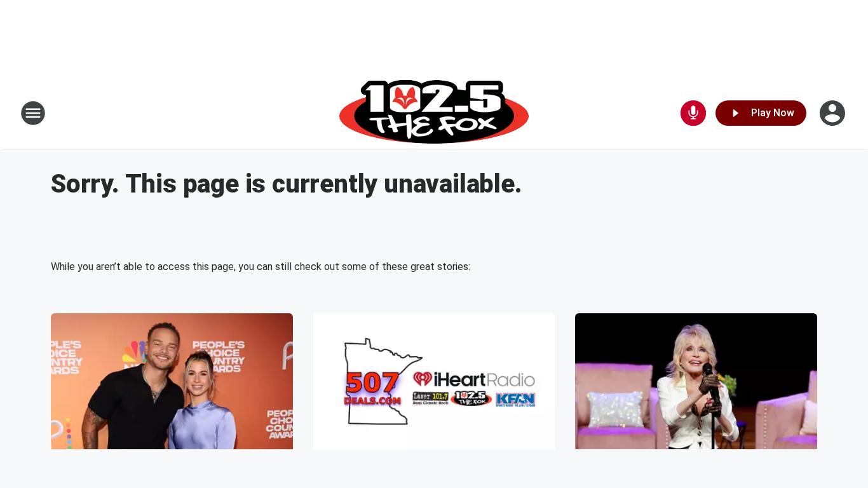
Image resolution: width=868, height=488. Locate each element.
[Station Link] (434, 113)
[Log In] (834, 113)
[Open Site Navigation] (33, 113)
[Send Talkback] (693, 113)
